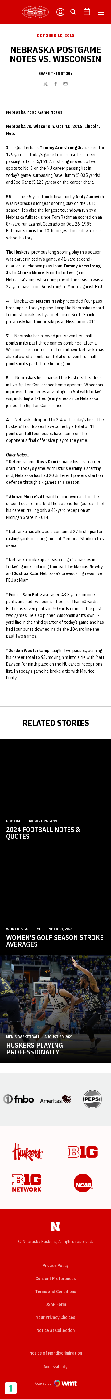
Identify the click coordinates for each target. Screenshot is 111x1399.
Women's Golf (19, 929)
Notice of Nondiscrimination (55, 1353)
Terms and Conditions (55, 1291)
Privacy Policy (56, 1265)
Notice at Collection (55, 1330)
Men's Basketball (23, 1036)
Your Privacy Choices (55, 1317)
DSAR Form (55, 1304)
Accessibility (55, 1366)
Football (15, 821)
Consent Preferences (55, 1278)
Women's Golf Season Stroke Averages (55, 940)
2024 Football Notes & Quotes (43, 833)
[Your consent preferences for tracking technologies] (11, 1388)
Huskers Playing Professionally (34, 1048)
